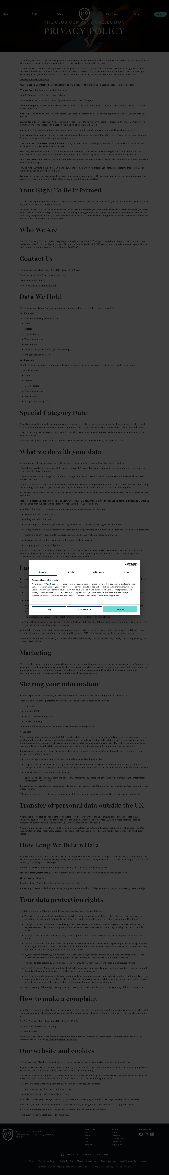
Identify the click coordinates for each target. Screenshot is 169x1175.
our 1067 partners (47, 584)
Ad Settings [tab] (98, 572)
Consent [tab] (43, 572)
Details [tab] (71, 572)
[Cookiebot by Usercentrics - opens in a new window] (126, 564)
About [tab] (126, 572)
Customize (83, 609)
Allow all (120, 609)
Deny (49, 609)
